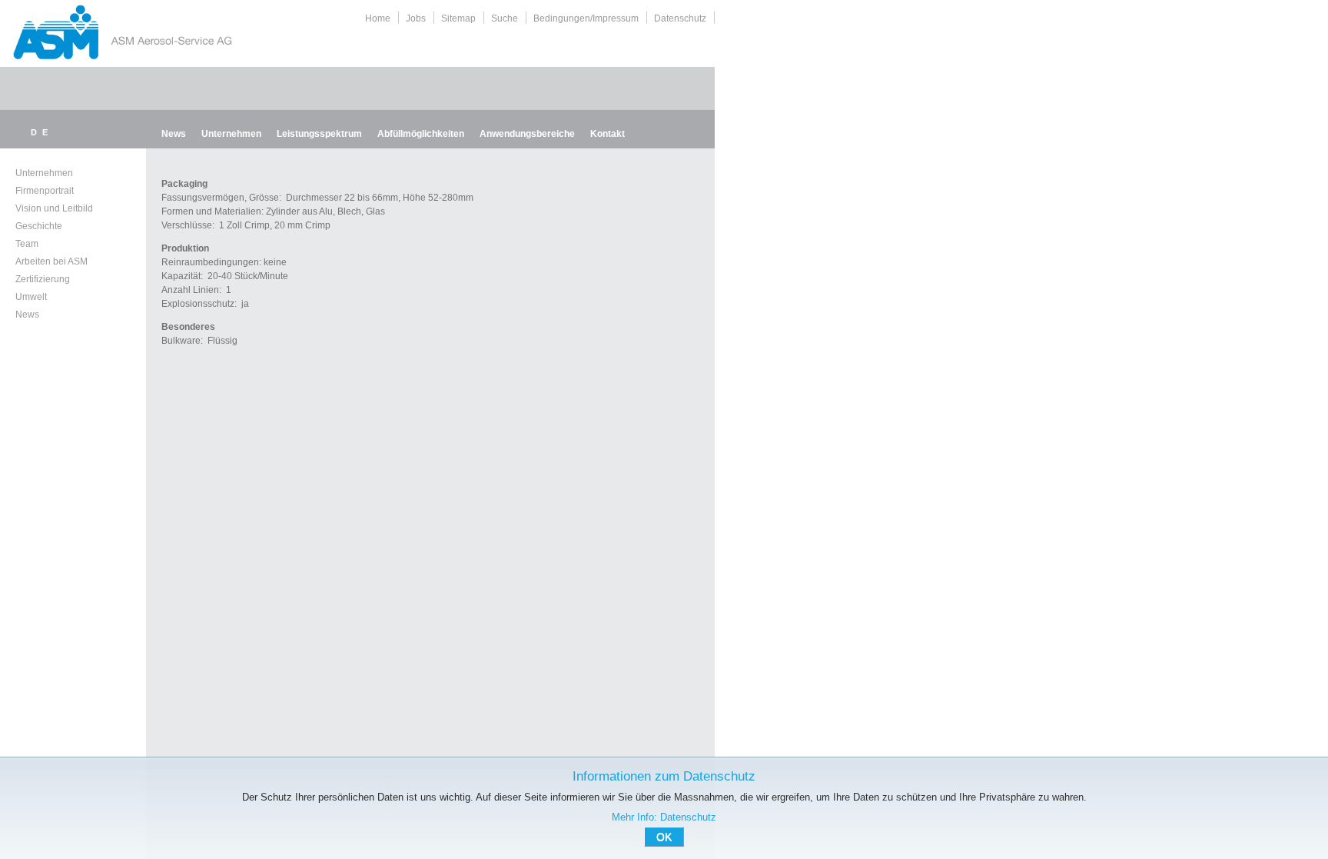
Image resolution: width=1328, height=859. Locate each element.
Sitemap (458, 18)
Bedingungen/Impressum (586, 18)
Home (377, 18)
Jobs (416, 18)
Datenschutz (680, 18)
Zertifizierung (42, 279)
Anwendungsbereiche (527, 133)
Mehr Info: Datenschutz (664, 817)
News (173, 133)
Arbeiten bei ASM (51, 261)
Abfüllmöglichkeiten (420, 133)
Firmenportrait (44, 190)
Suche (504, 18)
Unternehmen (231, 133)
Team (26, 243)
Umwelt (31, 296)
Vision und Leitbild (54, 208)
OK (664, 837)
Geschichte (38, 226)
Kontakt (607, 133)
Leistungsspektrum (319, 133)
